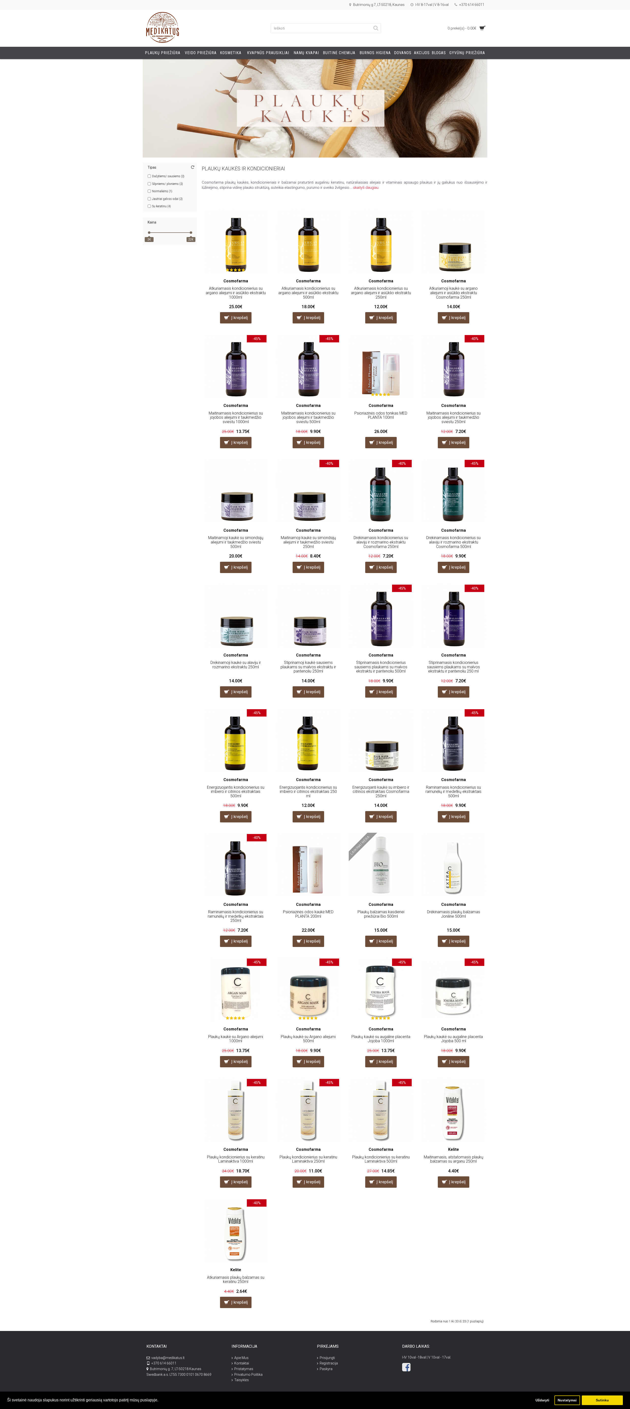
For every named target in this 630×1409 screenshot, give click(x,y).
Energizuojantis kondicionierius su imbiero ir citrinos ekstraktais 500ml (235, 791)
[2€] (149, 232)
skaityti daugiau (365, 187)
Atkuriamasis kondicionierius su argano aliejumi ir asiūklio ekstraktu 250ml (381, 292)
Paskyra (326, 1369)
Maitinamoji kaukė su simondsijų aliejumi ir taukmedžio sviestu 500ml (235, 542)
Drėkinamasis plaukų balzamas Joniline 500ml (453, 914)
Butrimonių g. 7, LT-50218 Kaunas (175, 1369)
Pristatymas (243, 1369)
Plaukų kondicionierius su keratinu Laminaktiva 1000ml (236, 1159)
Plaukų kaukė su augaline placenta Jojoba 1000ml (380, 1038)
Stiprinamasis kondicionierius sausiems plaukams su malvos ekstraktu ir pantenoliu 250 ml (453, 666)
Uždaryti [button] (542, 1400)
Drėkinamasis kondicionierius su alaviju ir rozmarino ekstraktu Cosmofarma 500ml (453, 542)
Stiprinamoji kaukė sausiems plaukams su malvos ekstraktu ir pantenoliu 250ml (308, 666)
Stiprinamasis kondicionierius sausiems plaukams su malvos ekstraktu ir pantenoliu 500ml (380, 666)
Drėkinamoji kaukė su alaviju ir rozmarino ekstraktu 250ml (235, 664)
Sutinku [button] (602, 1400)
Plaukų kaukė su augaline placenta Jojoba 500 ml (453, 1038)
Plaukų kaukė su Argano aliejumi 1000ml (235, 1038)
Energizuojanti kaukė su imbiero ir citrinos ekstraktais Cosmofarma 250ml (380, 791)
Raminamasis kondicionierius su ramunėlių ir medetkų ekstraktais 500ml (453, 791)
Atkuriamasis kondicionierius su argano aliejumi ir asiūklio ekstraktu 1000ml (236, 292)
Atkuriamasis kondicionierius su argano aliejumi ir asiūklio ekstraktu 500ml (308, 292)
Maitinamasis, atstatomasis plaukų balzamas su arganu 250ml (453, 1159)
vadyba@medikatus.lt (168, 1358)
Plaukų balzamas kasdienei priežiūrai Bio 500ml (381, 914)
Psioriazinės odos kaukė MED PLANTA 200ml (308, 914)
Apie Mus (241, 1358)
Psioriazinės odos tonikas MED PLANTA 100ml (380, 415)
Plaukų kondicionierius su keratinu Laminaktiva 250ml (308, 1159)
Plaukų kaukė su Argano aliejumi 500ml (308, 1038)
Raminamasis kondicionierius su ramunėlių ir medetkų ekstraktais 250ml (236, 916)
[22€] (191, 232)
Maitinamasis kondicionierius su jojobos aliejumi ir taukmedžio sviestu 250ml (453, 417)
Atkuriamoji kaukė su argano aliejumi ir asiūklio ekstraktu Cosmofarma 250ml (453, 292)
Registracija (329, 1363)
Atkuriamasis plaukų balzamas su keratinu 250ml (235, 1279)
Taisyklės (241, 1380)
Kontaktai (241, 1363)
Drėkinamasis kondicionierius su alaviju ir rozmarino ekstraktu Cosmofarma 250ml (381, 542)
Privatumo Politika (248, 1375)
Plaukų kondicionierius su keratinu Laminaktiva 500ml (381, 1159)
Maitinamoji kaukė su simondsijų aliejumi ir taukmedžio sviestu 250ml (308, 542)
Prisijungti (327, 1358)
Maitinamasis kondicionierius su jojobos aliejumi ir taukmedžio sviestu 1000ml (236, 417)
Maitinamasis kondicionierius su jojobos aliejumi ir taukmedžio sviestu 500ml (308, 417)
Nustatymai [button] (567, 1400)
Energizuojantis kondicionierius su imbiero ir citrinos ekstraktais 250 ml (308, 791)
